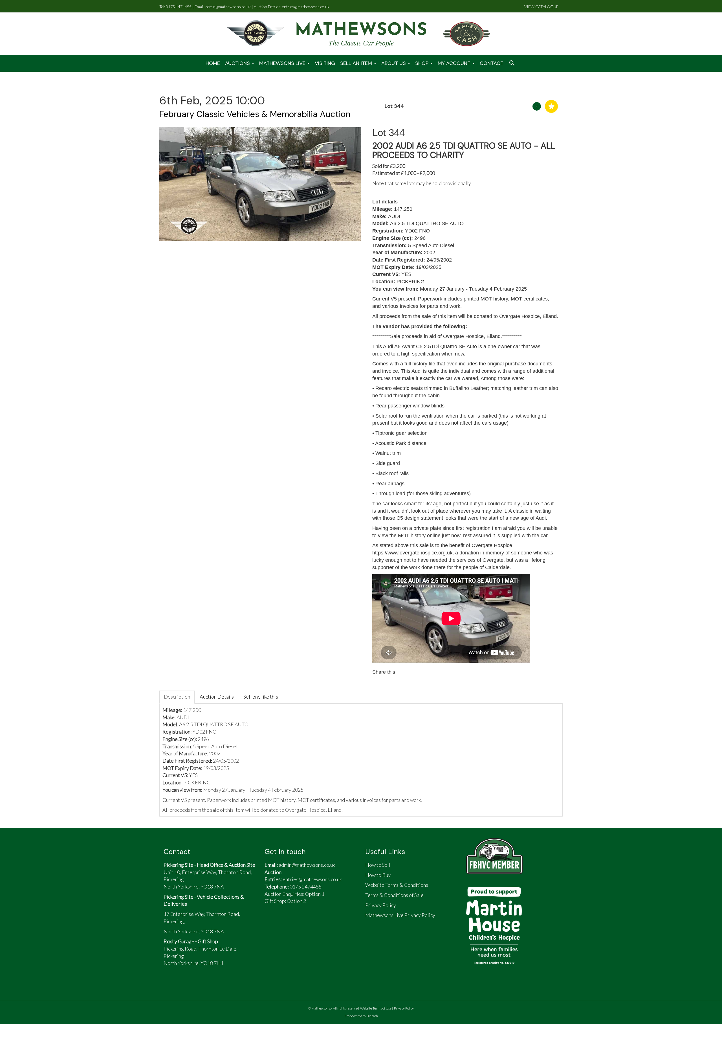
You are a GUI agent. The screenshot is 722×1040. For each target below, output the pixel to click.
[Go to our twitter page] (284, 924)
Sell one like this (260, 697)
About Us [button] (394, 63)
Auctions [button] (238, 63)
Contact (491, 63)
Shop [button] (422, 63)
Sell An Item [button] (356, 63)
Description (177, 697)
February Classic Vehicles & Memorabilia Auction (254, 114)
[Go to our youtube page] (298, 924)
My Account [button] (455, 63)
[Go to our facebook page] (272, 924)
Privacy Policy (404, 1008)
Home (213, 63)
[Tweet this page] (416, 672)
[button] (512, 63)
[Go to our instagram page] (428, 672)
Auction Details (217, 697)
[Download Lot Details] (537, 106)
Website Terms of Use (375, 1008)
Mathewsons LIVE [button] (283, 63)
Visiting (325, 63)
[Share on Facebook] (404, 672)
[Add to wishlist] (551, 106)
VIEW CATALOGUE (541, 6)
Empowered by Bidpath (361, 1016)
